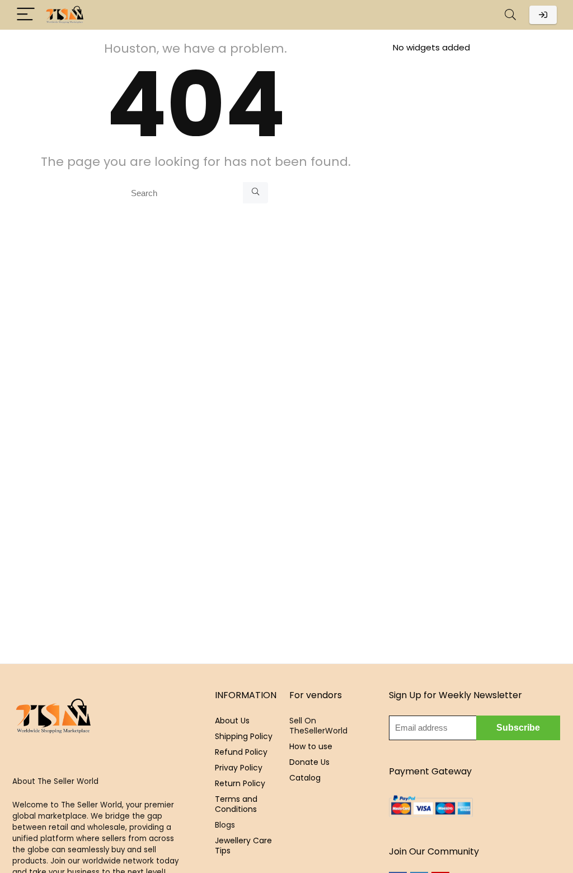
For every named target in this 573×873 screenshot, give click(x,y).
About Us (232, 720)
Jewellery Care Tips (243, 845)
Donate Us (309, 762)
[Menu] (25, 15)
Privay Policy (238, 767)
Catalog (305, 777)
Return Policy (240, 783)
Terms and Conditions (236, 804)
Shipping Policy (244, 736)
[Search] (510, 15)
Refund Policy (241, 752)
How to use (310, 746)
